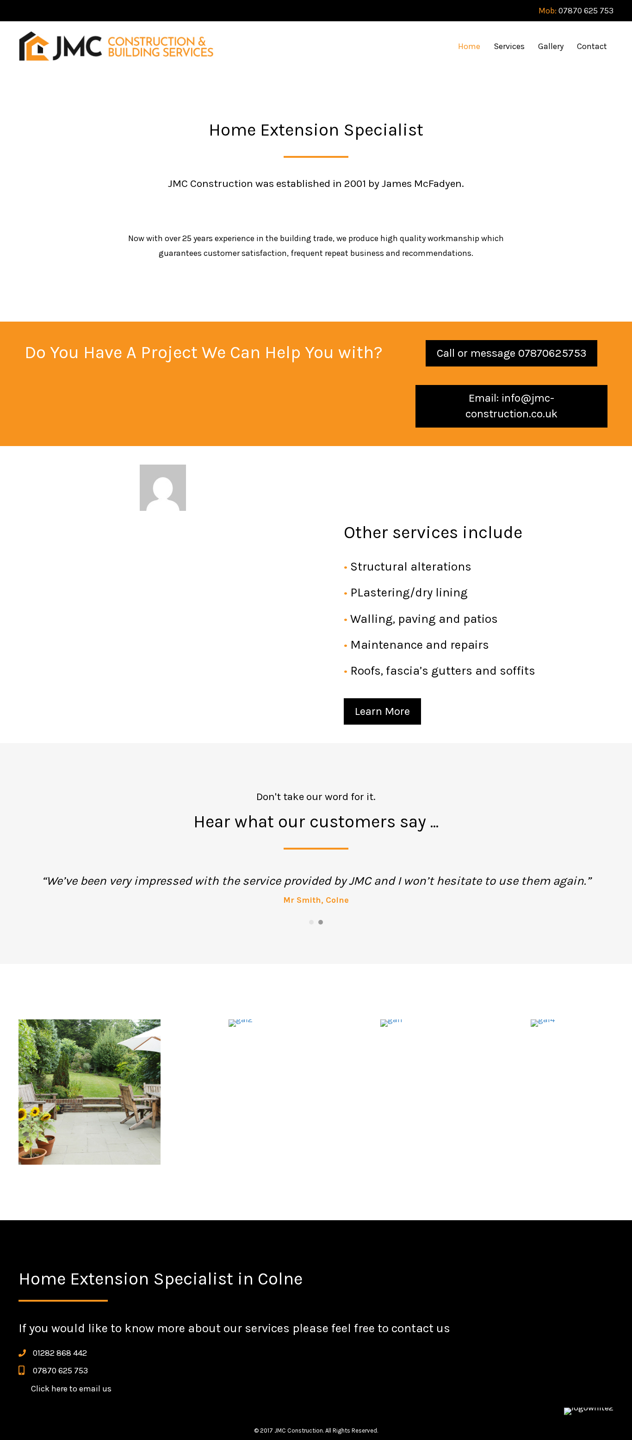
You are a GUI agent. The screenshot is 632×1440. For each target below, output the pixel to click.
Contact (592, 46)
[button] (511, 353)
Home (469, 46)
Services (509, 46)
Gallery (551, 46)
